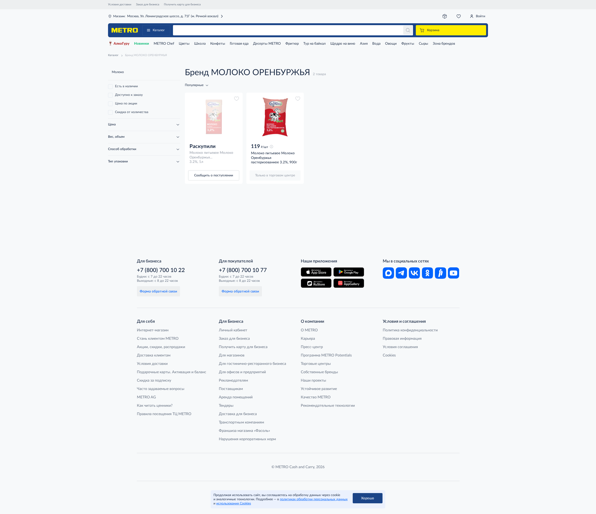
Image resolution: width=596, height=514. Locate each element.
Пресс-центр (312, 347)
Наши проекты (313, 380)
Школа (200, 43)
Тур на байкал (314, 43)
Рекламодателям (233, 380)
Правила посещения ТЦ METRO (164, 414)
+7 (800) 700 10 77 (243, 270)
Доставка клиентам (153, 355)
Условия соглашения (400, 347)
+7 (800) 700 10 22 (161, 270)
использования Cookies (233, 503)
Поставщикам (231, 389)
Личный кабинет (233, 330)
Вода (376, 43)
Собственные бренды (319, 372)
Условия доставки (119, 4)
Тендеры (226, 405)
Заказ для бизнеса (147, 4)
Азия (364, 43)
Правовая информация (402, 338)
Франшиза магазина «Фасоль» (244, 431)
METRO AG (146, 397)
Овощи (391, 43)
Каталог (159, 30)
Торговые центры (316, 364)
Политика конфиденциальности (410, 330)
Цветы (184, 43)
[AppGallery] (348, 283)
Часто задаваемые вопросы (160, 389)
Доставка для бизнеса (238, 414)
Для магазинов (231, 355)
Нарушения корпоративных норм (247, 439)
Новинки (141, 43)
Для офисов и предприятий (242, 372)
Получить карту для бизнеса (182, 4)
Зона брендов (444, 43)
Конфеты (217, 43)
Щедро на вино (342, 43)
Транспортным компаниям (241, 422)
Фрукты (407, 43)
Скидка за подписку (154, 380)
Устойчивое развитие (319, 389)
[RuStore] (316, 283)
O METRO (309, 330)
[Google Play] (348, 272)
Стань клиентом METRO (158, 338)
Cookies (389, 355)
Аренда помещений (236, 397)
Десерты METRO (267, 43)
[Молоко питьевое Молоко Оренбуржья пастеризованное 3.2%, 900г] (275, 117)
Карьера (308, 338)
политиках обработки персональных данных (314, 499)
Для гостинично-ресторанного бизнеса (252, 364)
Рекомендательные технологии (328, 405)
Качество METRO (316, 397)
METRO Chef (164, 43)
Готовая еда (239, 43)
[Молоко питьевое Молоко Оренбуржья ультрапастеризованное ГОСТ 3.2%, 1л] (214, 117)
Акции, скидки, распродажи (161, 347)
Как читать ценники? (155, 405)
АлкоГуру (121, 43)
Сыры (423, 43)
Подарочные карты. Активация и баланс (171, 372)
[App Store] (316, 272)
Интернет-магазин (153, 330)
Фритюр (292, 43)
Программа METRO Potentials (326, 355)
